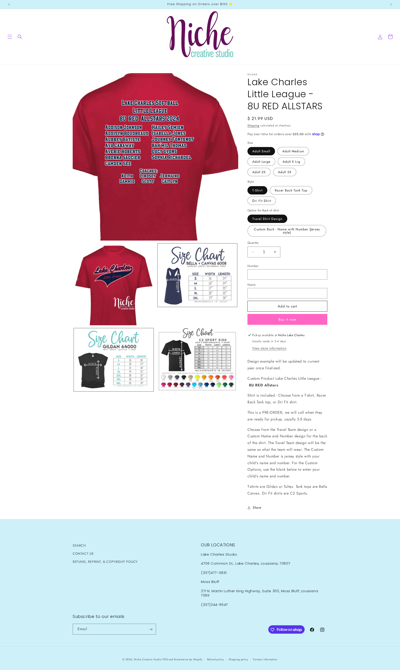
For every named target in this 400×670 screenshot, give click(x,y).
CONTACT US (83, 553)
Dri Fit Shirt (261, 200)
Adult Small (261, 151)
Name (251, 284)
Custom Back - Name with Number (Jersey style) (287, 231)
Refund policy (215, 659)
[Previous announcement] (9, 4)
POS (165, 659)
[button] (10, 37)
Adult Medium (293, 151)
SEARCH (79, 545)
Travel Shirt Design (267, 218)
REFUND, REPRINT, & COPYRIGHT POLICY (105, 561)
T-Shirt (257, 190)
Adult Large (261, 161)
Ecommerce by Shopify (188, 659)
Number (253, 266)
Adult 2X (259, 172)
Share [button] (257, 507)
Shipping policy (238, 659)
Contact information (265, 659)
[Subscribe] (151, 629)
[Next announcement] (391, 4)
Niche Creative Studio (148, 659)
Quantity (253, 243)
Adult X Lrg (291, 161)
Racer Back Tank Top (291, 190)
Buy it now (287, 319)
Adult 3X (284, 172)
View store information (269, 348)
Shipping (253, 125)
